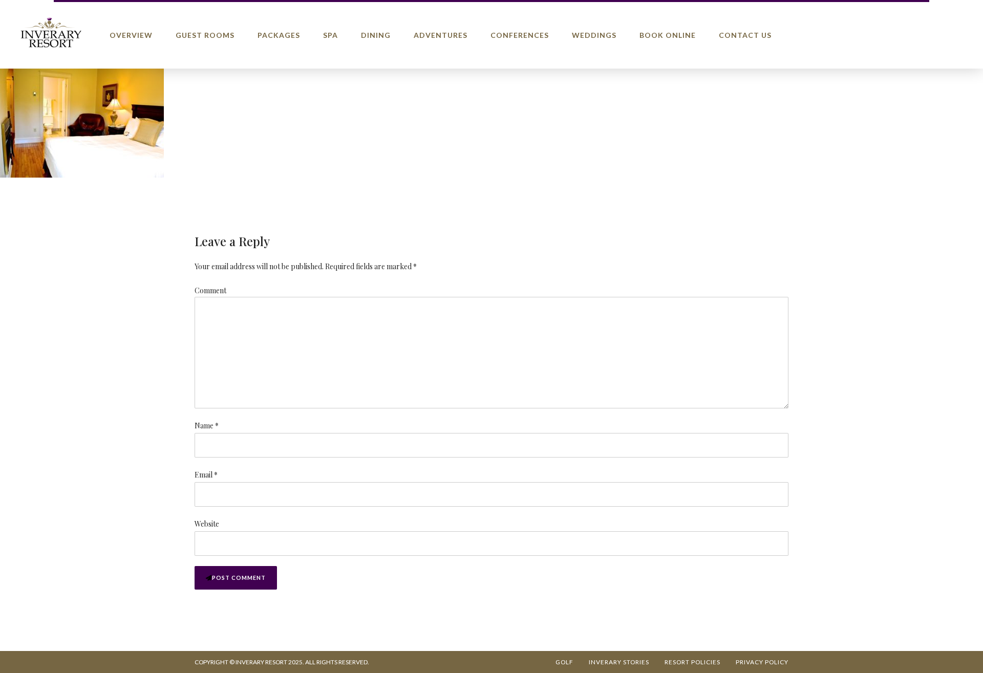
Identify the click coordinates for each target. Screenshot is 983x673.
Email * (206, 475)
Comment (210, 290)
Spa (330, 35)
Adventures (440, 35)
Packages (279, 35)
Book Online (667, 35)
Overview (131, 35)
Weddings (594, 35)
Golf (564, 662)
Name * (207, 425)
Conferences (519, 35)
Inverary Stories (619, 662)
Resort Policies (692, 662)
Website (207, 524)
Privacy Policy (762, 662)
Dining (376, 35)
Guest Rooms (205, 35)
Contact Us (745, 35)
